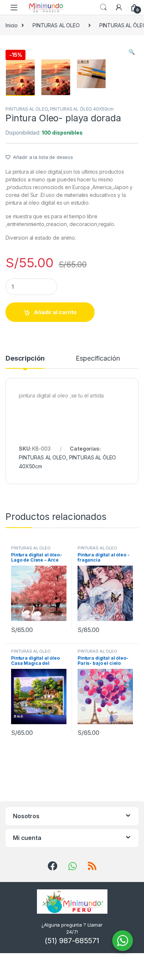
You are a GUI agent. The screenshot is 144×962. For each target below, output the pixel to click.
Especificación (98, 358)
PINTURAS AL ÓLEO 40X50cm (82, 109)
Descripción (25, 358)
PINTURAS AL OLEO (56, 25)
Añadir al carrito (55, 312)
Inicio (12, 25)
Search (103, 7)
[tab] (25, 361)
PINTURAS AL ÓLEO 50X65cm (97, 550)
